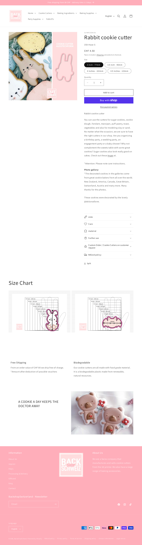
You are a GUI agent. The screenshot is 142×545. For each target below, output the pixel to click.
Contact (12, 488)
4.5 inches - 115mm (119, 71)
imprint (12, 464)
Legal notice (120, 538)
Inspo (110, 155)
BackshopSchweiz (20, 539)
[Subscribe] (55, 504)
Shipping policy (90, 538)
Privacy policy (62, 538)
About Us (13, 459)
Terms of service (76, 538)
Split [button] (89, 263)
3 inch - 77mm (93, 65)
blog (11, 483)
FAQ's (11, 469)
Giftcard (12, 478)
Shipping (100, 55)
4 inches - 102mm (95, 71)
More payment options (108, 107)
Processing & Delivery (18, 473)
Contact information (106, 538)
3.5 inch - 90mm (114, 65)
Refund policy (49, 538)
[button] (31, 13)
